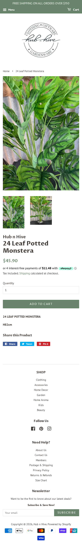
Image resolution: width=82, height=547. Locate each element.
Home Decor (41, 390)
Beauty (41, 410)
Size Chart (41, 480)
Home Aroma (41, 400)
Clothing (41, 380)
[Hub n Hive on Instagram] (49, 429)
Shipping (24, 273)
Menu (11, 9)
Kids (41, 405)
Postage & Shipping (41, 465)
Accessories (41, 385)
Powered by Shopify (59, 524)
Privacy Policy (41, 470)
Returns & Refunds (41, 475)
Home (6, 71)
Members (41, 460)
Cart (75, 10)
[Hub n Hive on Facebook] (33, 429)
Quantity (8, 283)
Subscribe (66, 513)
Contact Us (41, 455)
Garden (41, 395)
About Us (41, 450)
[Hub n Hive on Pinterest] (41, 429)
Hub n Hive (40, 524)
